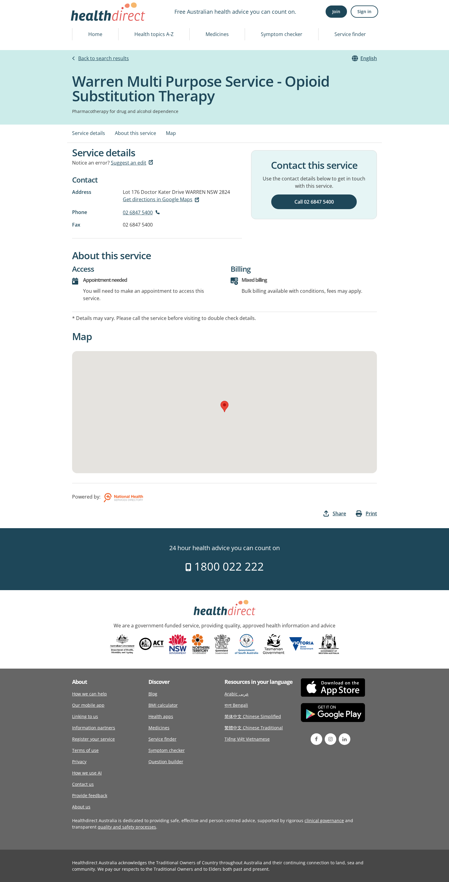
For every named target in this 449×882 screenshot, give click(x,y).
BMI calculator (163, 705)
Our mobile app (88, 705)
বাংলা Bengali (236, 705)
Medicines (217, 34)
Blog (152, 694)
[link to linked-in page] (344, 739)
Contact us (83, 784)
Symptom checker (281, 34)
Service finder (350, 34)
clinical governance (324, 820)
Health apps (160, 716)
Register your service (93, 739)
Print (371, 513)
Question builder (165, 761)
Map (171, 133)
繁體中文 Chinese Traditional (253, 728)
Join (336, 11)
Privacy (79, 761)
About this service (135, 133)
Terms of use (85, 750)
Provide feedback (89, 795)
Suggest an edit (128, 162)
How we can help (89, 694)
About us (81, 807)
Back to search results (103, 58)
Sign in (364, 11)
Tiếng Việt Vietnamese (247, 739)
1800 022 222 (228, 566)
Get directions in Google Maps (157, 199)
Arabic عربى (236, 694)
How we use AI (87, 773)
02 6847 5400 (138, 212)
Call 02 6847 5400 (314, 201)
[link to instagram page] (330, 739)
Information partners (93, 728)
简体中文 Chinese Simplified (252, 716)
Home (95, 34)
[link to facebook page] (316, 739)
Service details (88, 133)
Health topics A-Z (153, 34)
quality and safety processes (127, 827)
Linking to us (85, 716)
